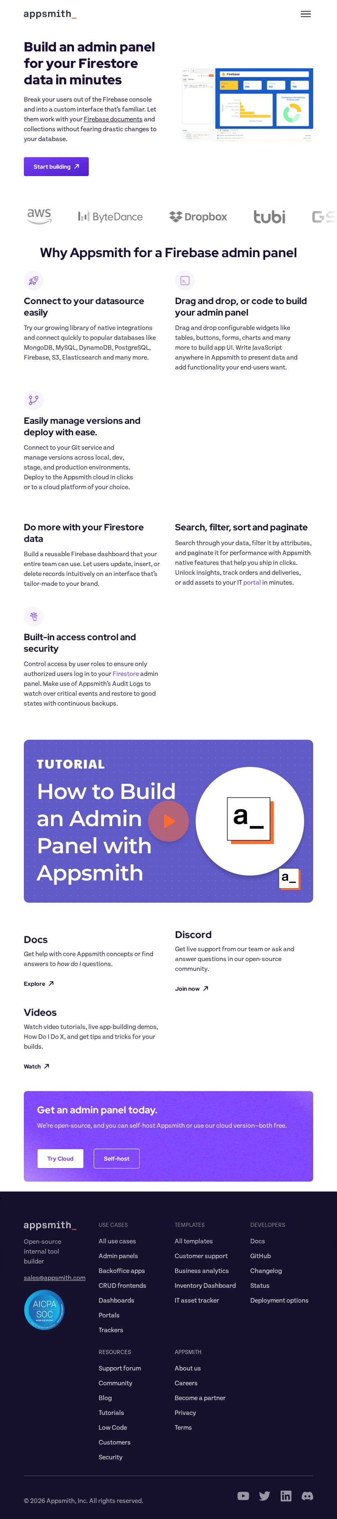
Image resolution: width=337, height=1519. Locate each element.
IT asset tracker (197, 1300)
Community (115, 1383)
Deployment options (279, 1300)
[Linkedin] (286, 1496)
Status (260, 1285)
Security (110, 1457)
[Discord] (307, 1496)
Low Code (113, 1427)
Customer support (201, 1256)
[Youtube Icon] (243, 1496)
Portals (109, 1315)
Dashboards (116, 1300)
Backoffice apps (122, 1271)
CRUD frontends (122, 1285)
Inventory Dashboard (205, 1285)
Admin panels (118, 1256)
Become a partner (200, 1398)
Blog (105, 1398)
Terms (183, 1427)
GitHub (260, 1256)
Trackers (111, 1330)
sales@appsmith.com (54, 1278)
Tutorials (111, 1413)
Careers (186, 1383)
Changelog (266, 1271)
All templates (194, 1241)
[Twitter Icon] (264, 1496)
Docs (257, 1241)
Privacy (185, 1413)
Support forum (120, 1368)
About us (188, 1368)
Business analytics (202, 1271)
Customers (115, 1442)
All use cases (117, 1241)
